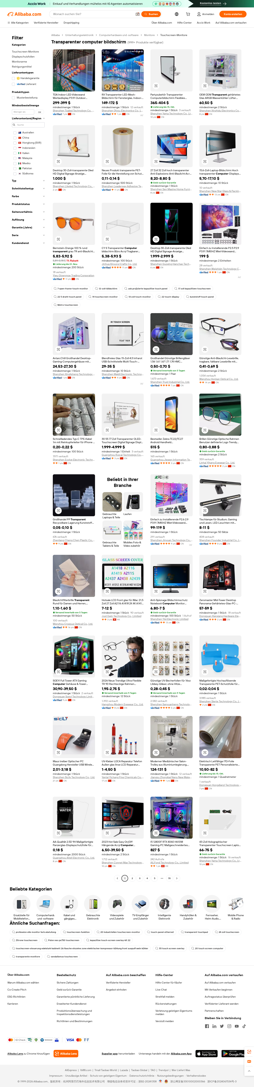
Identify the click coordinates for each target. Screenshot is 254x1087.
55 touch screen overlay (171, 948)
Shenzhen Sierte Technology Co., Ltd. (220, 701)
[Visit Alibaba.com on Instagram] (229, 1026)
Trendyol (163, 1070)
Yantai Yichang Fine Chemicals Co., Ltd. (123, 777)
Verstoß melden (164, 1021)
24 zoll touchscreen (229, 932)
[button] (137, 14)
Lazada (124, 1070)
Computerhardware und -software (119, 35)
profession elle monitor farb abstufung (36, 932)
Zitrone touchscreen (26, 940)
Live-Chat (161, 989)
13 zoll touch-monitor (139, 296)
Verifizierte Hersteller (118, 982)
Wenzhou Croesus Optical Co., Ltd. (73, 623)
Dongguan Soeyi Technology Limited (74, 696)
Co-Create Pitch (16, 989)
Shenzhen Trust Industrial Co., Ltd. (170, 381)
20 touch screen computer (209, 948)
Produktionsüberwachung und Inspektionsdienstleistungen (74, 1012)
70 (169, 878)
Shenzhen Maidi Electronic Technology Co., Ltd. (123, 374)
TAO (152, 1070)
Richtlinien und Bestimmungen (74, 1021)
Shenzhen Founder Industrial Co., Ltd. (220, 540)
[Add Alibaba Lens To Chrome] (66, 1053)
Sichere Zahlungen (67, 982)
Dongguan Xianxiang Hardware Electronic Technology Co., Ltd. (220, 616)
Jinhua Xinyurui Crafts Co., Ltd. (119, 263)
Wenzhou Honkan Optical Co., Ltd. (218, 378)
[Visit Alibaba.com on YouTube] (236, 1026)
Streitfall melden (164, 996)
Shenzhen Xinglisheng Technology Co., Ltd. (74, 374)
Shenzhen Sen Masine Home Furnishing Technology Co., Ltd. (171, 189)
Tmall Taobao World (105, 1070)
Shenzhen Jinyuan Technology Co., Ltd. (171, 540)
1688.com (85, 1070)
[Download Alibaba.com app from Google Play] (234, 1053)
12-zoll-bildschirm (108, 288)
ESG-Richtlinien (16, 996)
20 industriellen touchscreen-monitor (120, 932)
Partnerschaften (214, 1010)
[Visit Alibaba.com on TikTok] (244, 1026)
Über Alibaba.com (18, 974)
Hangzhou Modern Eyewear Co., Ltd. (122, 704)
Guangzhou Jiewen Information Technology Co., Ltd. (171, 459)
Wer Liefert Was (181, 1070)
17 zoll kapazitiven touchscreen (194, 288)
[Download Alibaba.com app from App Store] (206, 1053)
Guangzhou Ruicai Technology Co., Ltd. (123, 454)
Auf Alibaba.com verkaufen (220, 982)
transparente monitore (28, 956)
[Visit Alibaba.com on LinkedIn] (214, 1026)
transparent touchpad (196, 932)
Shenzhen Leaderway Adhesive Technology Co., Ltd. (123, 186)
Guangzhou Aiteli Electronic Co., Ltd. (74, 857)
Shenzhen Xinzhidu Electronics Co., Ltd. (220, 110)
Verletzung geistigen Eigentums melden (173, 1012)
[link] (249, 1052)
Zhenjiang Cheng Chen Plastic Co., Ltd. (74, 540)
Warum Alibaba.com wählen (23, 982)
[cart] (189, 14)
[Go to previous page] (117, 878)
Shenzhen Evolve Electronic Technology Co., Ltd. (74, 459)
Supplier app (110, 1053)
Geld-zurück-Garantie (69, 989)
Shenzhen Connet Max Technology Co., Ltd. (123, 862)
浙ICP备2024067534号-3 (222, 1081)
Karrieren (12, 1003)
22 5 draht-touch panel (69, 296)
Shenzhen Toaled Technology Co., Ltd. (74, 110)
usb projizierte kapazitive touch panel (147, 288)
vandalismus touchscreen (64, 956)
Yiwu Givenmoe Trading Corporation (73, 275)
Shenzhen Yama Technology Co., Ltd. (171, 113)
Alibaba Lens (15, 1053)
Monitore (149, 35)
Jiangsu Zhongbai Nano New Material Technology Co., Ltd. (171, 777)
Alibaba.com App (181, 1053)
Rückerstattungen (166, 1003)
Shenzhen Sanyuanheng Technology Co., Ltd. (171, 704)
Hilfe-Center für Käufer (168, 982)
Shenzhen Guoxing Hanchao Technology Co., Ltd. (171, 263)
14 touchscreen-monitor (105, 296)
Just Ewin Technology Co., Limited (121, 616)
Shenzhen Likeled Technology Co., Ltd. (74, 186)
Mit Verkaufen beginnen (218, 989)
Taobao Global (139, 1070)
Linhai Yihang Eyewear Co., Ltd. (217, 462)
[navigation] (28, 457)
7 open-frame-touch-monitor (72, 288)
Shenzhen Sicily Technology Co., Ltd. (74, 777)
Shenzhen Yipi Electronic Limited (169, 619)
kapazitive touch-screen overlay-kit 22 (110, 940)
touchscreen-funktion (78, 932)
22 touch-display (170, 296)
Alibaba (55, 35)
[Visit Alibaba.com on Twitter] (222, 1026)
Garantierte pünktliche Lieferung (76, 996)
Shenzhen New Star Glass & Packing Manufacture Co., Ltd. (220, 191)
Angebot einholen (116, 989)
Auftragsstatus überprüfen (220, 996)
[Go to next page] (176, 878)
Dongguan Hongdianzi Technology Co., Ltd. (220, 785)
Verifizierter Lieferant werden (222, 1003)
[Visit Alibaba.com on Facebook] (207, 1026)
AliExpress (71, 1070)
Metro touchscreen (67, 305)
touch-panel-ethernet (162, 932)
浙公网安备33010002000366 (187, 1081)
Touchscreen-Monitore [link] (173, 35)
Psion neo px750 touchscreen (63, 940)
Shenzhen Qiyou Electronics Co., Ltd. (123, 110)
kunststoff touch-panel (202, 296)
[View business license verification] (160, 1081)
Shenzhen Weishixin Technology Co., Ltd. (220, 268)
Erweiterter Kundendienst (71, 1003)
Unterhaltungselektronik (79, 35)
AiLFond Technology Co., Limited (169, 862)
